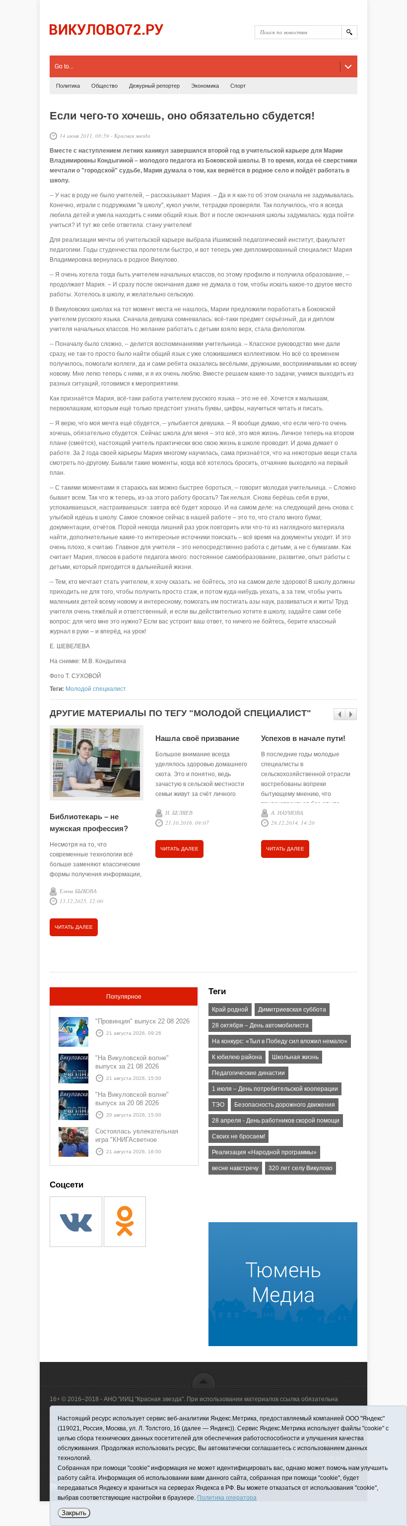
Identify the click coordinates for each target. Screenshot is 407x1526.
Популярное (123, 996)
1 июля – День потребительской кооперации (275, 1088)
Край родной (230, 1009)
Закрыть (74, 1513)
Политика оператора (227, 1497)
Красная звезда (132, 135)
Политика (68, 86)
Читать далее (74, 927)
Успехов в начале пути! (303, 738)
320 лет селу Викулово (301, 1168)
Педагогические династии (248, 1073)
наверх (203, 1380)
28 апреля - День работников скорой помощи (275, 1120)
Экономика (205, 86)
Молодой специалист (96, 688)
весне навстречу (235, 1168)
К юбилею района (237, 1057)
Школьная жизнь (295, 1057)
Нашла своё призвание (197, 738)
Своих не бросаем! (238, 1136)
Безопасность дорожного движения (284, 1104)
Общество (104, 86)
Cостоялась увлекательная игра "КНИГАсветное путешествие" (136, 1140)
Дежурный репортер (154, 86)
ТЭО (218, 1104)
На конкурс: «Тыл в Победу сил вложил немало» (279, 1041)
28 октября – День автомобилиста (260, 1025)
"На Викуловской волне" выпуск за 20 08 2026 (132, 1099)
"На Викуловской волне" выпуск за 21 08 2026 (132, 1062)
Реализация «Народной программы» (264, 1152)
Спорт (238, 86)
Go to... (64, 66)
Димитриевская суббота (292, 1009)
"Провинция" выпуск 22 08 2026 (142, 1021)
